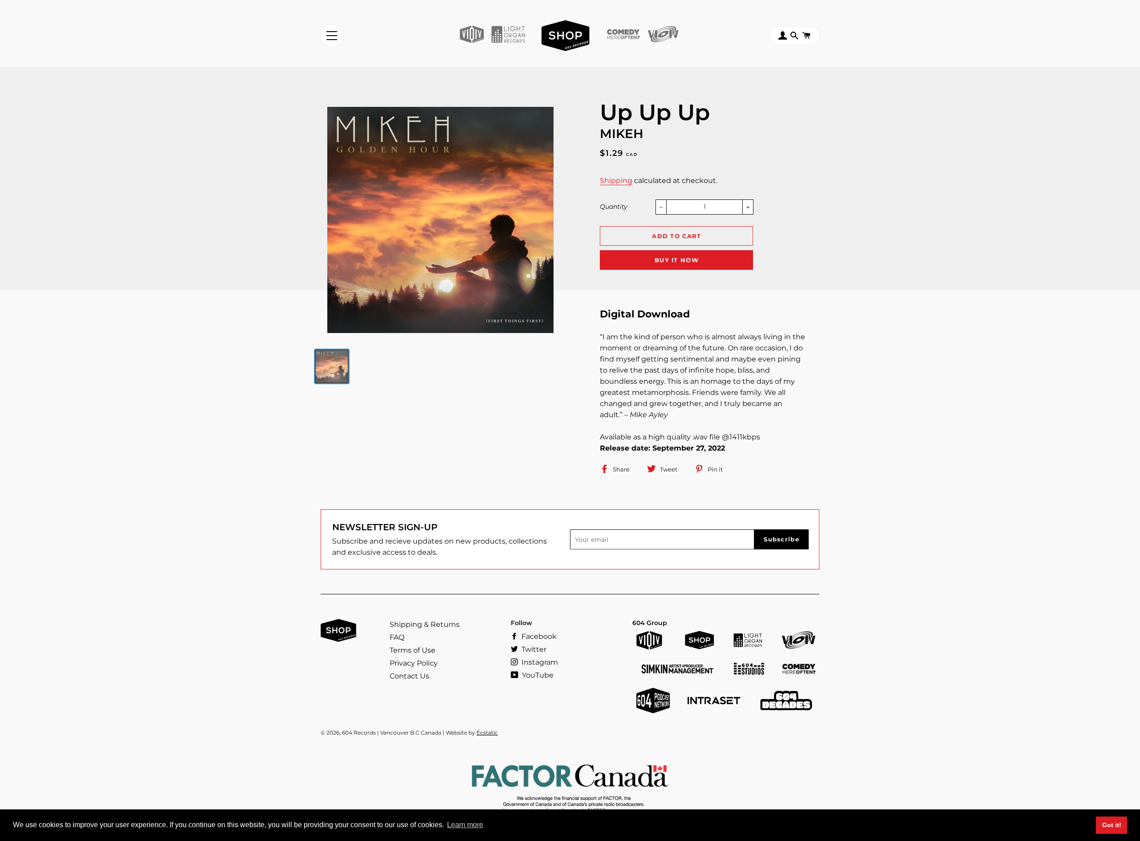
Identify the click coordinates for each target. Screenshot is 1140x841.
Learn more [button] (465, 825)
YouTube (537, 675)
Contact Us (409, 676)
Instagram (539, 662)
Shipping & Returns (425, 624)
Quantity (613, 207)
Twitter (533, 649)
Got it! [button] (1111, 825)
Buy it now (677, 260)
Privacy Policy (414, 663)
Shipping (616, 180)
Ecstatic (487, 732)
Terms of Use (413, 650)
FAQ (397, 637)
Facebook (538, 636)
